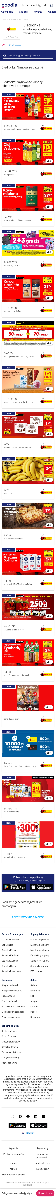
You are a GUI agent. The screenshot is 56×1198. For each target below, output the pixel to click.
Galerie (33, 985)
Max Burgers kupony (40, 950)
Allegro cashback (10, 985)
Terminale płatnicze (11, 1052)
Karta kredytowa (10, 1047)
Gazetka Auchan (10, 961)
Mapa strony (42, 1169)
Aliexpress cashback (12, 990)
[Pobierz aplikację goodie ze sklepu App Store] (38, 1126)
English (30, 1132)
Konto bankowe (9, 1031)
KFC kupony (36, 971)
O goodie (13, 1148)
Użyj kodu (41, 5)
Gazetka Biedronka (11, 939)
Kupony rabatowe (39, 934)
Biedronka (35, 990)
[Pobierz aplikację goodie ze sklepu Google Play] (17, 1126)
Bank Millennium (10, 1026)
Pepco (33, 1012)
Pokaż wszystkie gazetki (28, 917)
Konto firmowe (9, 1036)
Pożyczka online (9, 1063)
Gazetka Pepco (9, 950)
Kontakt (13, 1169)
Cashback (7, 11)
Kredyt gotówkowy (11, 1041)
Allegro (33, 1001)
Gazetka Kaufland (10, 955)
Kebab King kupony (39, 955)
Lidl (32, 996)
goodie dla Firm (42, 1163)
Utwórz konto (45, 1193)
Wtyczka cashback (11, 1017)
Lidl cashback (8, 996)
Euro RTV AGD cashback (13, 1006)
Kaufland (34, 1006)
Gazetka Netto (9, 966)
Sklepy (33, 980)
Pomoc (13, 1163)
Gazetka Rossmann (11, 971)
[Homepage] (9, 5)
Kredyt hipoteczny (10, 1057)
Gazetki (23, 11)
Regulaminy (42, 1148)
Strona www (13, 45)
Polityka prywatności (13, 1154)
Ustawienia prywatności (43, 1156)
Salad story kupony (39, 961)
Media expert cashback (13, 1012)
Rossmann (35, 1017)
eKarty (38, 11)
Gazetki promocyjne (12, 934)
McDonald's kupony (39, 945)
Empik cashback (9, 1001)
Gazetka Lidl (8, 945)
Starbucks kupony (39, 966)
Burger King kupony (39, 939)
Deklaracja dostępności (13, 1174)
